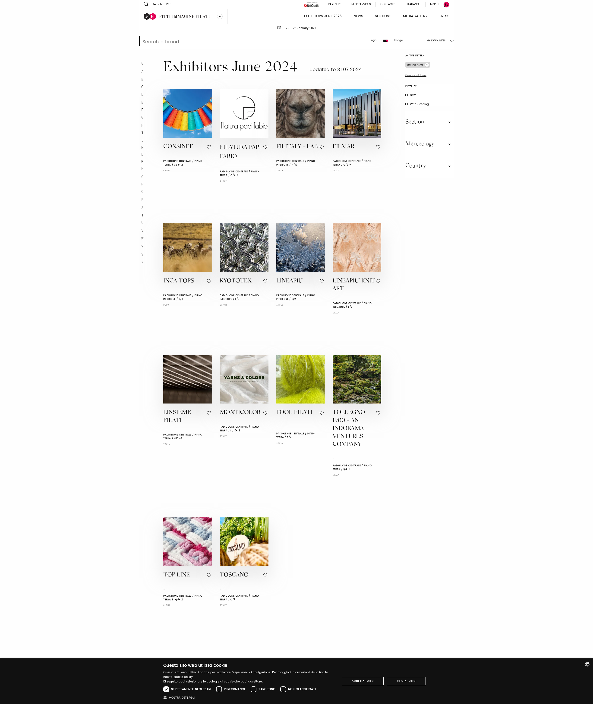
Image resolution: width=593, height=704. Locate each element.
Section (414, 122)
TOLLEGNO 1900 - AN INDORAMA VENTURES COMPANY (349, 428)
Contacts (387, 4)
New (413, 95)
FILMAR (343, 147)
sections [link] (383, 16)
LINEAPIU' (289, 281)
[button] (249, 698)
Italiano (413, 4)
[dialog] (296, 681)
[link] (437, 4)
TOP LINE (176, 575)
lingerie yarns (415, 64)
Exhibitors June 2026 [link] (323, 16)
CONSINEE (178, 147)
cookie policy (183, 677)
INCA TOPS (178, 281)
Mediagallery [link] (415, 16)
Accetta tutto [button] (363, 681)
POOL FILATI (294, 413)
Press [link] (444, 16)
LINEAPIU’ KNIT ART (354, 285)
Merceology (419, 144)
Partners (334, 4)
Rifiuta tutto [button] (406, 681)
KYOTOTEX (236, 281)
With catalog (419, 104)
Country (415, 166)
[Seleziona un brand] (220, 16)
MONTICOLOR (240, 413)
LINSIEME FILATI (177, 417)
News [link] (358, 16)
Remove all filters (415, 75)
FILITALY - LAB (297, 147)
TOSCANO (234, 575)
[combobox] (587, 664)
